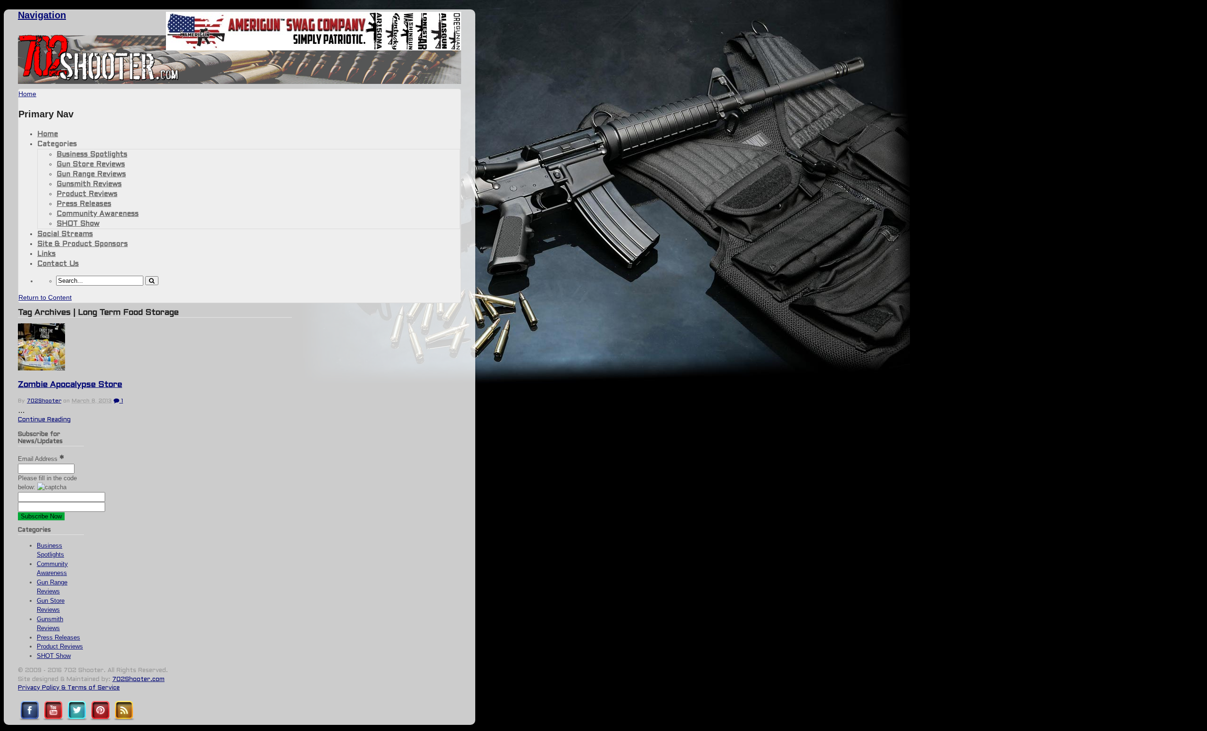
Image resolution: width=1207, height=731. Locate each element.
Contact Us (58, 264)
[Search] (151, 280)
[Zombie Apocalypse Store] (41, 368)
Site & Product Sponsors (82, 244)
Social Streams (65, 234)
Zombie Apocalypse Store (70, 385)
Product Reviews (87, 194)
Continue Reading (44, 420)
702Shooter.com (138, 679)
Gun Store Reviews (91, 164)
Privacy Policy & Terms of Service (69, 688)
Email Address (38, 458)
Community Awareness (98, 214)
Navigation (42, 15)
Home (47, 134)
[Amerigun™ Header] (313, 47)
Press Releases (84, 204)
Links (46, 254)
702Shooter (44, 401)
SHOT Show (78, 224)
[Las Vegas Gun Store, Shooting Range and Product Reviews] (99, 78)
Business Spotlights (92, 154)
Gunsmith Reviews (89, 184)
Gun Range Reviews (91, 174)
